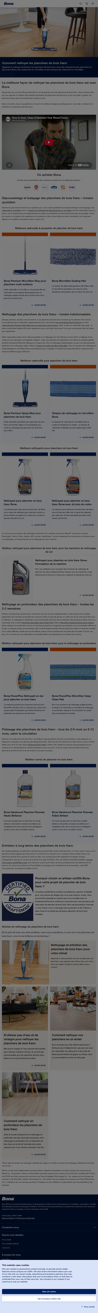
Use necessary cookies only (49, 1299)
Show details (89, 1307)
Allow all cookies (49, 1291)
